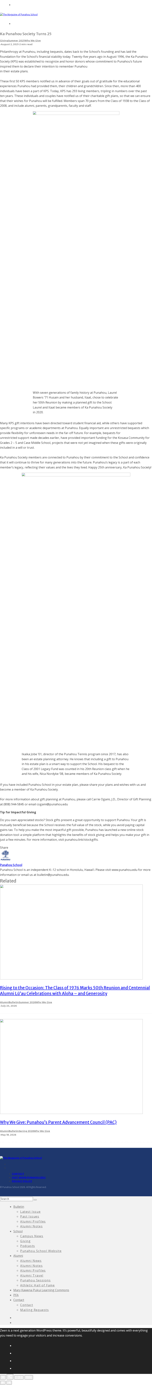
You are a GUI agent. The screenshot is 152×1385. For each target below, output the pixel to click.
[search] (35, 1199)
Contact (18, 1173)
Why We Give (32, 40)
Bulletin (14, 1002)
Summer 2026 (27, 1002)
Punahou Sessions (35, 1280)
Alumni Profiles (33, 1221)
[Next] (9, 1383)
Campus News (31, 1236)
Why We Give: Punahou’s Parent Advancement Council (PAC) (58, 1122)
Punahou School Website (41, 1251)
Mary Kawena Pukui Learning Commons (41, 1290)
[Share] (10, 1377)
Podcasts (27, 1246)
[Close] (3, 1377)
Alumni (4, 1002)
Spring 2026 (26, 1131)
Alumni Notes (31, 1226)
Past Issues (29, 1216)
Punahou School (11, 865)
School (18, 1231)
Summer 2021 (16, 40)
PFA (16, 1295)
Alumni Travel (31, 1275)
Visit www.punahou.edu (29, 1177)
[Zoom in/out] (28, 1377)
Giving (4, 40)
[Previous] (3, 1383)
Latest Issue (30, 1212)
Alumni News (31, 1261)
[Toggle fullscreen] (19, 1377)
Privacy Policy (22, 1181)
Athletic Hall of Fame (37, 1285)
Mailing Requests (34, 1310)
